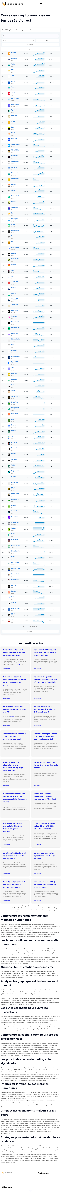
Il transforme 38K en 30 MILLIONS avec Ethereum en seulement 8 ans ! (14, 652)
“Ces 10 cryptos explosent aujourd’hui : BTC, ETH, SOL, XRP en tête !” (45, 826)
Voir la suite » (6, 668)
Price (26, 49)
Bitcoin (12, 716)
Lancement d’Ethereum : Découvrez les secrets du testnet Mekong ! (45, 652)
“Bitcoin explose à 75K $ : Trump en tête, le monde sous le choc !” (45, 884)
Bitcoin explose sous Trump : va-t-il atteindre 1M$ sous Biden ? (44, 709)
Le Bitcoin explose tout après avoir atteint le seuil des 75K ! (14, 709)
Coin (8, 49)
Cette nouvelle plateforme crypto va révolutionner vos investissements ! (45, 736)
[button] (41, 3)
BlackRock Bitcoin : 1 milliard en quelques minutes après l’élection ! (45, 796)
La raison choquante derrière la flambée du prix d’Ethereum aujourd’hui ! (45, 679)
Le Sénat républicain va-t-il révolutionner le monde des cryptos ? (14, 856)
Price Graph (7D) (38, 49)
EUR (5, 40)
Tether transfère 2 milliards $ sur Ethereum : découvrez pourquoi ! (15, 736)
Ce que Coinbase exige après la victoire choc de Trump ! (44, 856)
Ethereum (17, 664)
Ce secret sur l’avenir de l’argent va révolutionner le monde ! (46, 765)
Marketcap (50, 49)
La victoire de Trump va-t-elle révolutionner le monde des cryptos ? (14, 884)
